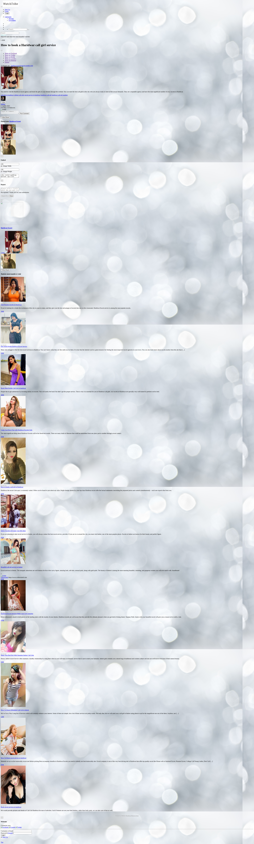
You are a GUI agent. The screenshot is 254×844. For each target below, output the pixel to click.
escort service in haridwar (32, 95)
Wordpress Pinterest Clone (132, 815)
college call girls (19, 95)
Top (2, 842)
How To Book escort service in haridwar (13, 758)
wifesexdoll (4, 577)
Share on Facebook (11, 53)
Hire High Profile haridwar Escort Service (14, 346)
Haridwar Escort (15, 121)
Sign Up (7, 9)
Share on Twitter (10, 55)
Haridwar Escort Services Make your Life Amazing (17, 613)
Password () (7, 833)
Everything (12, 20)
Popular (11, 18)
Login (7, 11)
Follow (3, 102)
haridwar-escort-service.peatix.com (22, 65)
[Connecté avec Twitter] (19, 827)
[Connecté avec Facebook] (5, 827)
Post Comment (24, 113)
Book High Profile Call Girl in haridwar (13, 388)
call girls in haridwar (7, 95)
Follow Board (5, 117)
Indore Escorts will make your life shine (13, 531)
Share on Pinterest (10, 60)
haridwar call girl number (60, 95)
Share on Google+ (10, 59)
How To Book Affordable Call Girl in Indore (15, 710)
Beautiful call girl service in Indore (11, 567)
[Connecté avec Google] (12, 827)
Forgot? (10, 833)
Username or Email (7, 831)
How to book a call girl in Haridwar (12, 487)
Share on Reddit (10, 57)
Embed (7, 62)
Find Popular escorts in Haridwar (11, 305)
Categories (8, 17)
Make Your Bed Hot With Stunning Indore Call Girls (17, 655)
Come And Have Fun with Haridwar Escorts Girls (16, 430)
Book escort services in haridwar (11, 807)
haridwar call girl (46, 95)
